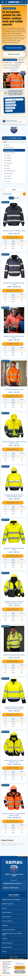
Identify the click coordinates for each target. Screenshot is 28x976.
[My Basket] (25, 2)
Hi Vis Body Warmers (9, 147)
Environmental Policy (7, 947)
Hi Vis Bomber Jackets (9, 150)
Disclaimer (5, 938)
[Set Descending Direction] (24, 194)
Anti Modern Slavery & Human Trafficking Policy (12, 934)
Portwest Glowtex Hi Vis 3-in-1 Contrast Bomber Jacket (14, 495)
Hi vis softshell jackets (10, 105)
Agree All (18, 968)
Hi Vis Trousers (7, 178)
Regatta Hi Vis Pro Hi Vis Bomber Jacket (14, 336)
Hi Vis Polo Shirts (8, 163)
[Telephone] (22, 2)
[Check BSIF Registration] (14, 872)
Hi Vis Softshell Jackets (9, 170)
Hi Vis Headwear (8, 158)
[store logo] (14, 2)
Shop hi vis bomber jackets (14, 48)
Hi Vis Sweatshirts (8, 173)
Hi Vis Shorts (7, 168)
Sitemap (4, 951)
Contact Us (5, 925)
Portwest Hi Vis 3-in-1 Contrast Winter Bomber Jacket (14, 814)
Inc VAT (11, 198)
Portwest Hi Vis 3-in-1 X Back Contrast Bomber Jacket (14, 442)
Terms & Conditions (7, 921)
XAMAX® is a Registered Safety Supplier (14, 875)
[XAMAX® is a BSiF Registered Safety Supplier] (14, 130)
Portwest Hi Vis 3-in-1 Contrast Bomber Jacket (14, 761)
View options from (13, 237)
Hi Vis (5, 142)
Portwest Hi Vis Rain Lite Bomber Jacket (14, 548)
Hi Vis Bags (6, 145)
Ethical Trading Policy (8, 942)
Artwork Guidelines (7, 912)
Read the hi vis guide (14, 54)
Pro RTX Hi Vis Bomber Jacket (14, 389)
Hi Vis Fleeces (7, 155)
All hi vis (14, 99)
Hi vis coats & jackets (10, 102)
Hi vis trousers (9, 110)
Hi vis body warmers (10, 108)
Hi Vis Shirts (7, 165)
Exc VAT (16, 198)
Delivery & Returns (7, 916)
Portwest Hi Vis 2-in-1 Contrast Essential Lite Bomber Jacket (14, 707)
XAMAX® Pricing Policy (8, 903)
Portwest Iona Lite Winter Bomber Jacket (14, 283)
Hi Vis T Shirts (7, 176)
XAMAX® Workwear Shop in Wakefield (11, 899)
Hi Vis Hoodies (7, 160)
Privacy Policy (6, 973)
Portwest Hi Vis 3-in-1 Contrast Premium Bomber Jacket (14, 602)
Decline (18, 972)
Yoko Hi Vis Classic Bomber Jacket (14, 655)
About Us (5, 908)
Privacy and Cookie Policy (9, 929)
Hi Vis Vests (7, 181)
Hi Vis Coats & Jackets (9, 152)
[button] (12, 194)
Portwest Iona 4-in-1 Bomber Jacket (14, 231)
